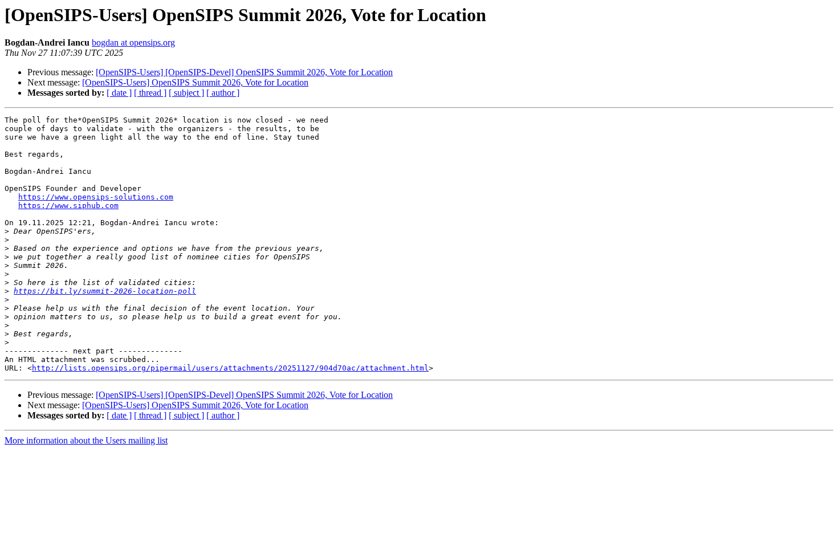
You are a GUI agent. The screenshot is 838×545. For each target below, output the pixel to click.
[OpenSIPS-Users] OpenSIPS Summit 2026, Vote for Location (195, 82)
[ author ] (222, 92)
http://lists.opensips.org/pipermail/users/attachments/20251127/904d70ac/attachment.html (230, 368)
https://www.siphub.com (68, 205)
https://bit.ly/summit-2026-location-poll (105, 291)
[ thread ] (150, 92)
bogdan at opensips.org (133, 42)
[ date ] (119, 92)
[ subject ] (186, 92)
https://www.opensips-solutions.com (95, 197)
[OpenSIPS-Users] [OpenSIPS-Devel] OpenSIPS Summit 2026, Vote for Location (244, 72)
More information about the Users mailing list (86, 440)
